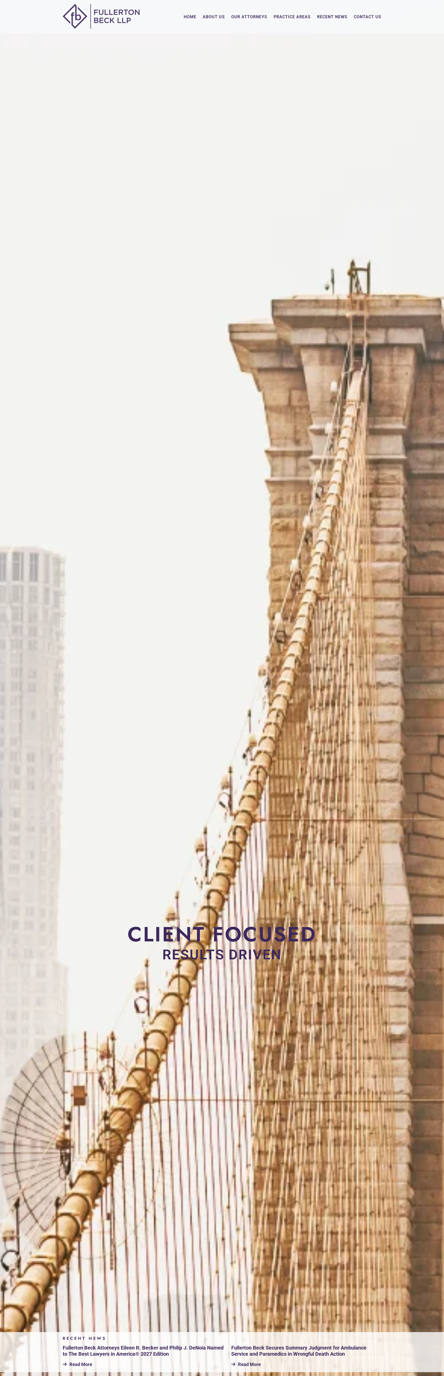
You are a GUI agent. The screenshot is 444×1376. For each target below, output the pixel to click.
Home (190, 17)
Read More (80, 1364)
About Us (214, 17)
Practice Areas (292, 17)
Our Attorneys (249, 17)
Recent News (332, 17)
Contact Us (367, 17)
